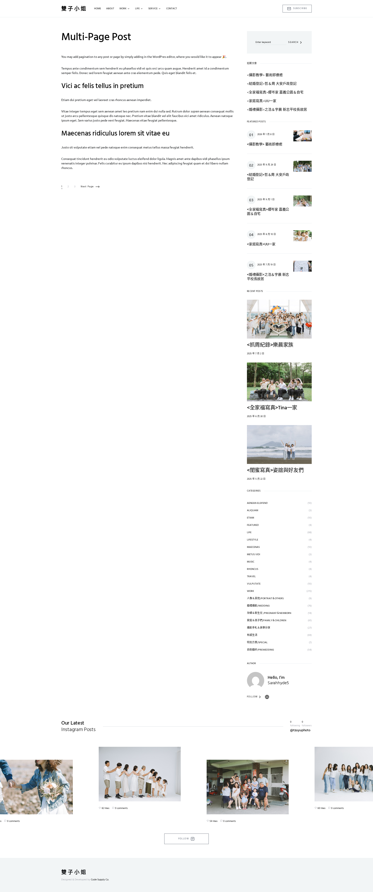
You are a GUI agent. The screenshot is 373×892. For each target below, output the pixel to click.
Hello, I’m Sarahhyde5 (278, 680)
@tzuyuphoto (300, 730)
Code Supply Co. (100, 880)
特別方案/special (257, 643)
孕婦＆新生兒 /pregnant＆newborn (269, 613)
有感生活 (252, 635)
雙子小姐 (74, 8)
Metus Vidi (253, 554)
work (250, 591)
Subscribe (300, 8)
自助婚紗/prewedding (260, 650)
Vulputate (254, 584)
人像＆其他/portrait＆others (265, 598)
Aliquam (252, 510)
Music (250, 562)
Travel (251, 576)
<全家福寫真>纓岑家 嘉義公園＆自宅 (275, 92)
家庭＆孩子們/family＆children (266, 621)
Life (249, 532)
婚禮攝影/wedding (258, 606)
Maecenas (253, 547)
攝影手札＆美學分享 (258, 628)
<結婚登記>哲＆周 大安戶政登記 (272, 83)
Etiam (250, 518)
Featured (253, 525)
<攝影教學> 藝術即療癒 (265, 74)
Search (293, 42)
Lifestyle (252, 540)
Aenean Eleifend (257, 503)
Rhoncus (252, 569)
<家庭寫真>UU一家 (261, 100)
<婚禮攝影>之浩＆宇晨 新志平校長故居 (277, 109)
